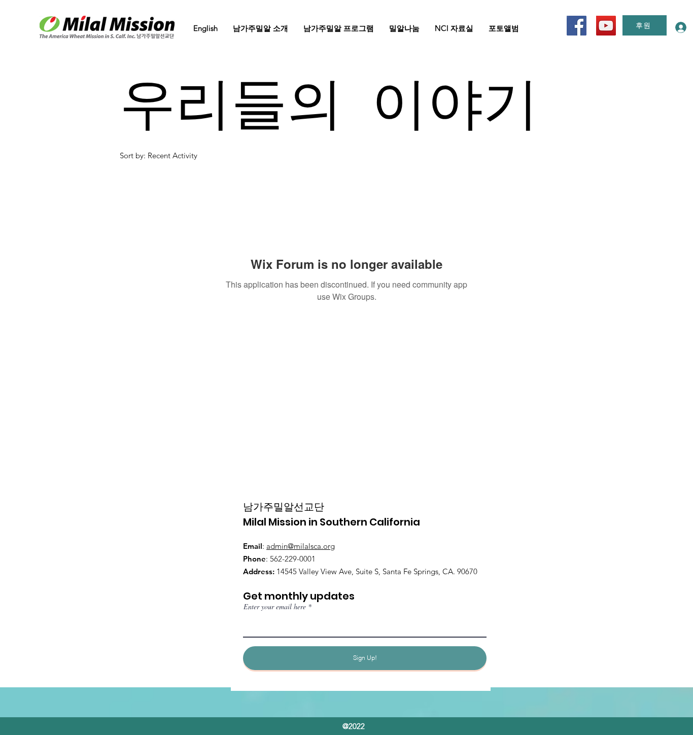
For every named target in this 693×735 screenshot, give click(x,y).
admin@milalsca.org (300, 546)
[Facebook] (576, 26)
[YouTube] (606, 26)
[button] (205, 28)
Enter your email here (275, 606)
